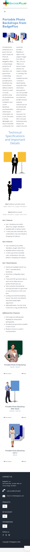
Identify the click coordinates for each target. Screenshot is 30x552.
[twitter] (6, 535)
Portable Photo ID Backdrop (15, 365)
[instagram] (9, 535)
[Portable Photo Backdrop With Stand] (15, 391)
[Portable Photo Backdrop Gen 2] (15, 435)
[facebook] (3, 535)
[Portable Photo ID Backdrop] (15, 349)
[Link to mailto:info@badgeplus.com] (3, 496)
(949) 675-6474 (15, 491)
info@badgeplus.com (18, 496)
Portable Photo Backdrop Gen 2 (15, 451)
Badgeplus (13, 542)
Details (24, 373)
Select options (8, 373)
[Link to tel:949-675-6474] (3, 490)
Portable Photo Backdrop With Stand (15, 407)
